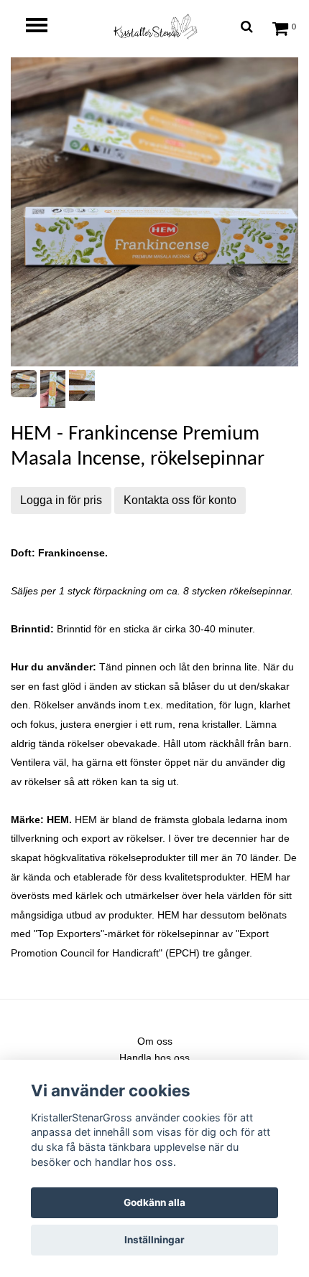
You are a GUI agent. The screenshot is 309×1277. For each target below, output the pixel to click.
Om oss (154, 1041)
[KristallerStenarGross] (154, 26)
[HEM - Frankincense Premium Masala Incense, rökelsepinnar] (154, 211)
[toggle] (44, 26)
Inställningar (154, 1239)
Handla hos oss (154, 1057)
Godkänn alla (154, 1202)
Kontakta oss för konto (180, 500)
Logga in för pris (61, 500)
